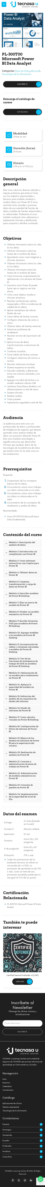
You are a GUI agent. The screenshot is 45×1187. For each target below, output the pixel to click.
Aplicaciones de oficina (12, 1103)
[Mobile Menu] (4, 4)
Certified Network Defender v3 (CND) (22, 975)
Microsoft (35, 71)
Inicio (4, 1079)
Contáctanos (7, 1090)
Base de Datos (22, 71)
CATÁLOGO (22, 112)
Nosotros (6, 1083)
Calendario (7, 1086)
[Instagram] (25, 1180)
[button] (40, 1179)
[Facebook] (13, 1180)
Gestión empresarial (10, 1107)
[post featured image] (22, 952)
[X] (19, 1180)
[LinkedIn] (31, 1180)
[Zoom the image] (24, 3)
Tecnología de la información (16, 74)
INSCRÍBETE (22, 84)
